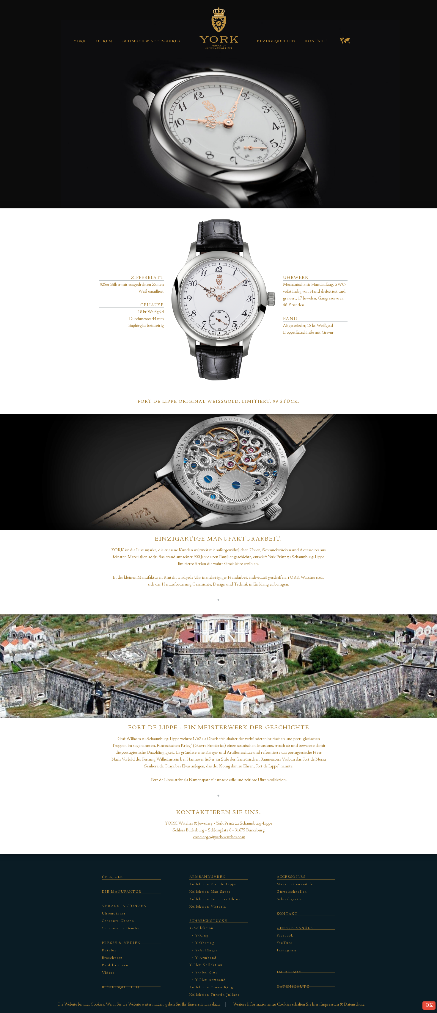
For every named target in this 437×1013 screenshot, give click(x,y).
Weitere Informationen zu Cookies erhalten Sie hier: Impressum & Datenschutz (298, 1005)
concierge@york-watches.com (219, 837)
